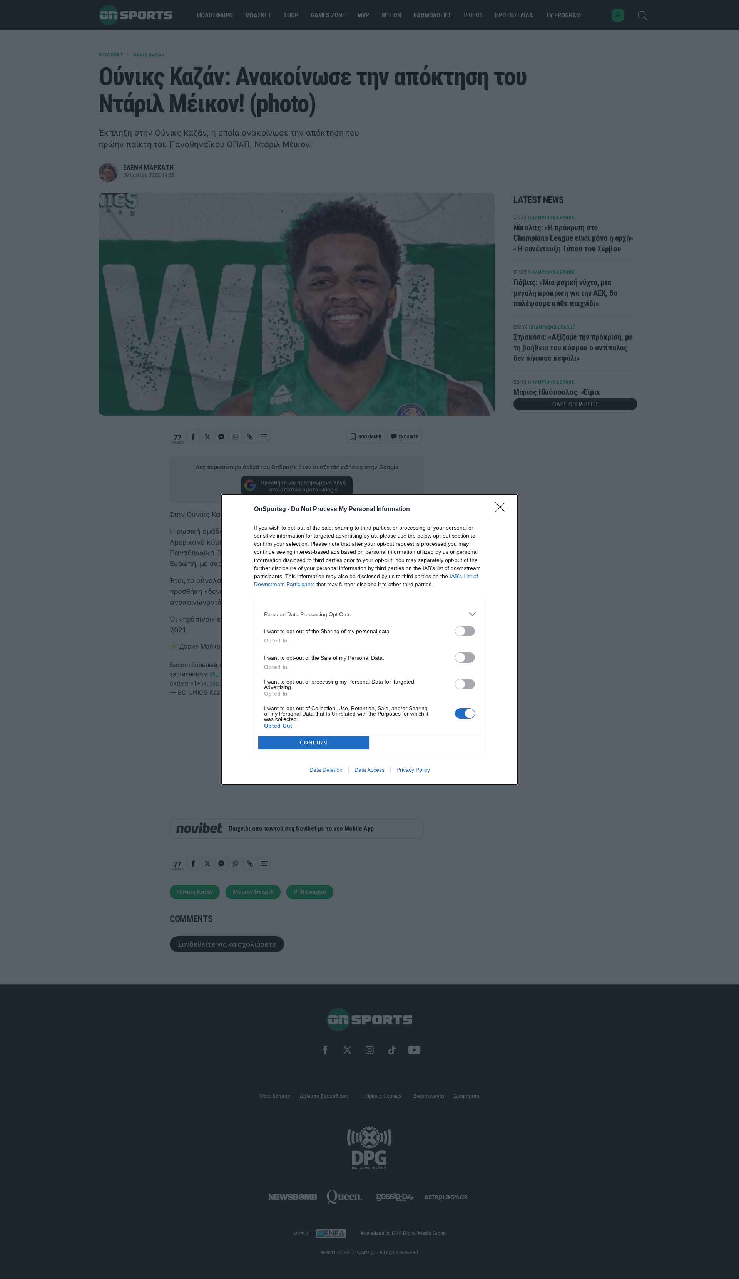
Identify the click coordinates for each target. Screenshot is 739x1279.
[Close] (502, 509)
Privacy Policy (413, 770)
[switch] (465, 631)
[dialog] (369, 639)
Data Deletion (326, 770)
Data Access (369, 770)
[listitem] (369, 614)
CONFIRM (314, 743)
